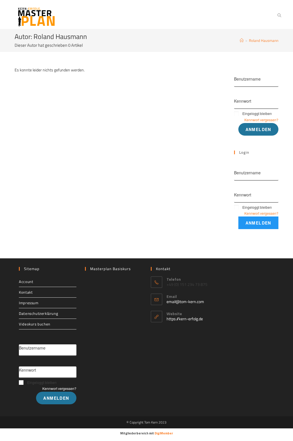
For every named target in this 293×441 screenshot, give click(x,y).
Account (26, 281)
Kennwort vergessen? (261, 119)
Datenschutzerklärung (38, 313)
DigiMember (164, 433)
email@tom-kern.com (185, 301)
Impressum (28, 303)
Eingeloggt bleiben (257, 113)
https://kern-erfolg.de (185, 319)
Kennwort (242, 101)
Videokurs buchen (34, 324)
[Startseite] (241, 40)
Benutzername (247, 79)
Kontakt (26, 292)
